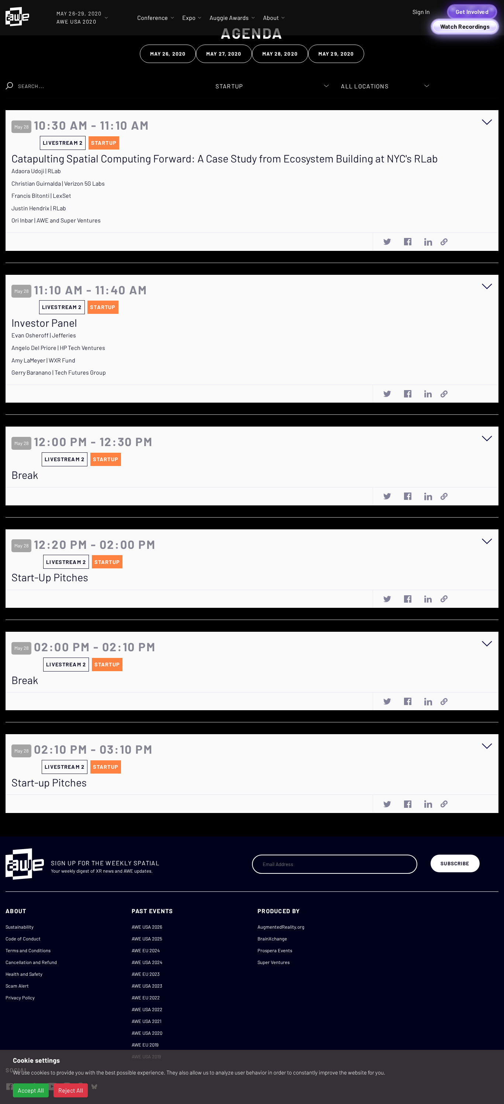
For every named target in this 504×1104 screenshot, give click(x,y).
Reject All (70, 1090)
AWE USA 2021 (146, 1021)
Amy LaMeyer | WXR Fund (43, 360)
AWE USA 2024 (147, 962)
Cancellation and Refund (31, 962)
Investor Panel (44, 322)
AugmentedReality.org (281, 927)
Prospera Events (275, 950)
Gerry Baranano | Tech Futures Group (58, 372)
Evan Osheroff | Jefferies (43, 335)
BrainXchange (272, 939)
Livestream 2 (63, 143)
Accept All (31, 1090)
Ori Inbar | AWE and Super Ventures (56, 220)
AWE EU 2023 (146, 974)
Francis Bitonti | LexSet (41, 195)
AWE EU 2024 (146, 950)
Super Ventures (274, 962)
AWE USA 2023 (147, 986)
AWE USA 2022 (147, 1009)
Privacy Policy (20, 997)
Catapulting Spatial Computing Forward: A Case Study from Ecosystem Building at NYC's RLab (224, 158)
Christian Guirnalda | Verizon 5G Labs (58, 183)
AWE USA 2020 (147, 1033)
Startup (104, 143)
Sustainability (20, 927)
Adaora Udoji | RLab (36, 170)
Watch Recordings (465, 26)
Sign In (421, 11)
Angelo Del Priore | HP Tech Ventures (58, 347)
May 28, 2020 (280, 53)
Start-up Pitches (49, 782)
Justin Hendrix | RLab (38, 207)
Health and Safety (24, 974)
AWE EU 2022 (146, 997)
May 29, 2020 (336, 53)
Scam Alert (17, 986)
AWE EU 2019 (145, 1045)
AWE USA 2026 (147, 927)
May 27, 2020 (223, 53)
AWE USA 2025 (147, 939)
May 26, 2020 (168, 53)
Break (24, 475)
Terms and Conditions (28, 950)
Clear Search (169, 82)
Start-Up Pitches (49, 577)
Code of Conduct (23, 939)
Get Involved (472, 11)
